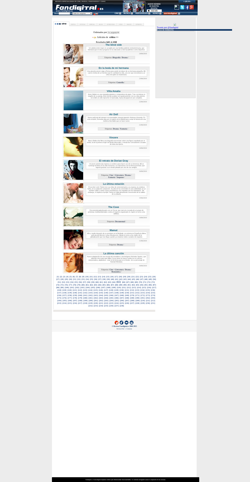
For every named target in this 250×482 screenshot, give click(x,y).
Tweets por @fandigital (167, 27)
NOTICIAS (82, 24)
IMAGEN (129, 24)
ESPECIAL (92, 24)
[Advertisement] (174, 49)
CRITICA (73, 24)
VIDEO (120, 24)
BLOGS (101, 24)
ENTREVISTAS (111, 24)
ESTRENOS (138, 24)
